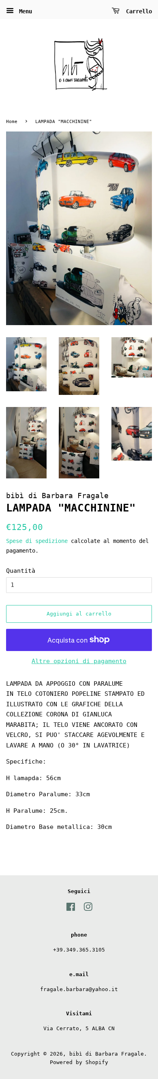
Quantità (20, 570)
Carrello (137, 11)
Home (11, 121)
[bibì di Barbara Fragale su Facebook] (70, 909)
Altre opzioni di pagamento (79, 661)
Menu (24, 11)
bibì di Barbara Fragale (106, 1054)
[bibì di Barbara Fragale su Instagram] (87, 909)
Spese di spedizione (37, 541)
